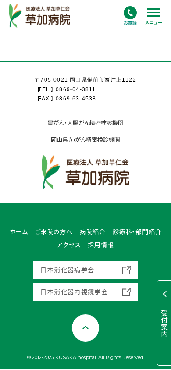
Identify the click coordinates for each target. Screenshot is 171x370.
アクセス (69, 245)
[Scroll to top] (85, 328)
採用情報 (101, 245)
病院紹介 (93, 232)
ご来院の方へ (54, 232)
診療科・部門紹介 (137, 232)
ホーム (19, 232)
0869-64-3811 (76, 89)
